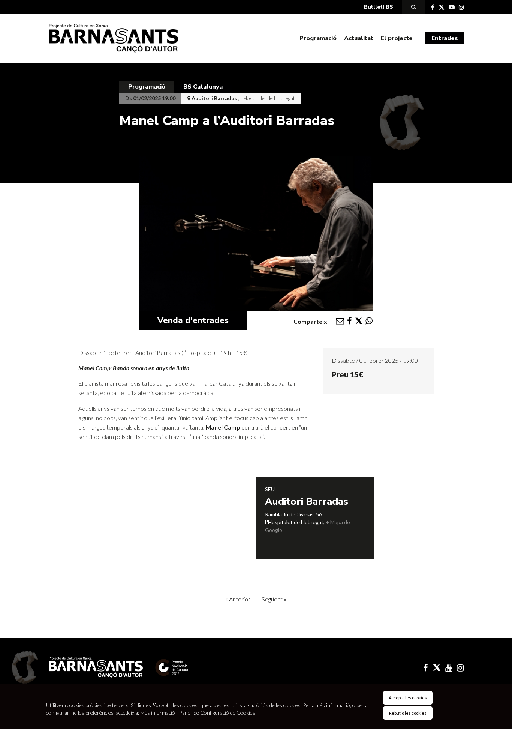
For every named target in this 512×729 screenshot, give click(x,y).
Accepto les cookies (408, 697)
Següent (274, 599)
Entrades (444, 38)
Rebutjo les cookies (408, 713)
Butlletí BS (378, 7)
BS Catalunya (203, 87)
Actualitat (358, 38)
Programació (318, 38)
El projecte (397, 38)
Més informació (157, 712)
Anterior (237, 599)
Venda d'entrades (193, 320)
